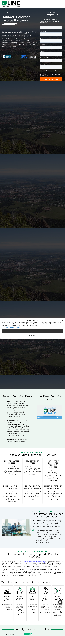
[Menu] (63, 3)
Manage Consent (60, 602)
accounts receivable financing (34, 562)
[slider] (47, 417)
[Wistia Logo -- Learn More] (57, 417)
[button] (62, 320)
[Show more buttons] (60, 417)
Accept (32, 330)
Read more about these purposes (12, 327)
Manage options (32, 335)
